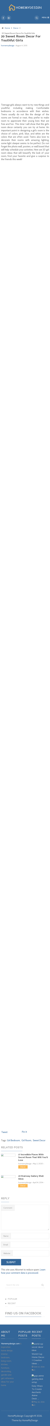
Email (5, 1244)
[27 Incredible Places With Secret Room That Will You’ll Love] (8, 1158)
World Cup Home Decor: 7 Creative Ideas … (38, 1359)
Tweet (4, 1132)
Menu (44, 17)
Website (6, 1253)
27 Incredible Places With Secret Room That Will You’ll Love (33, 1157)
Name (5, 1236)
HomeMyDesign (30, 1420)
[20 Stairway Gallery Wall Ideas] (8, 1182)
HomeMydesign (15, 1416)
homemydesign (7, 45)
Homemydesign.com (10, 1344)
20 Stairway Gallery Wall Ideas (31, 1178)
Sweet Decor (39, 1140)
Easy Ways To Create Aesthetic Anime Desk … (37, 1392)
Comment (7, 1208)
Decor (22, 1167)
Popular (12, 1299)
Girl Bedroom (13, 1140)
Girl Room (26, 1140)
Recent (12, 1303)
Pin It (24, 1132)
